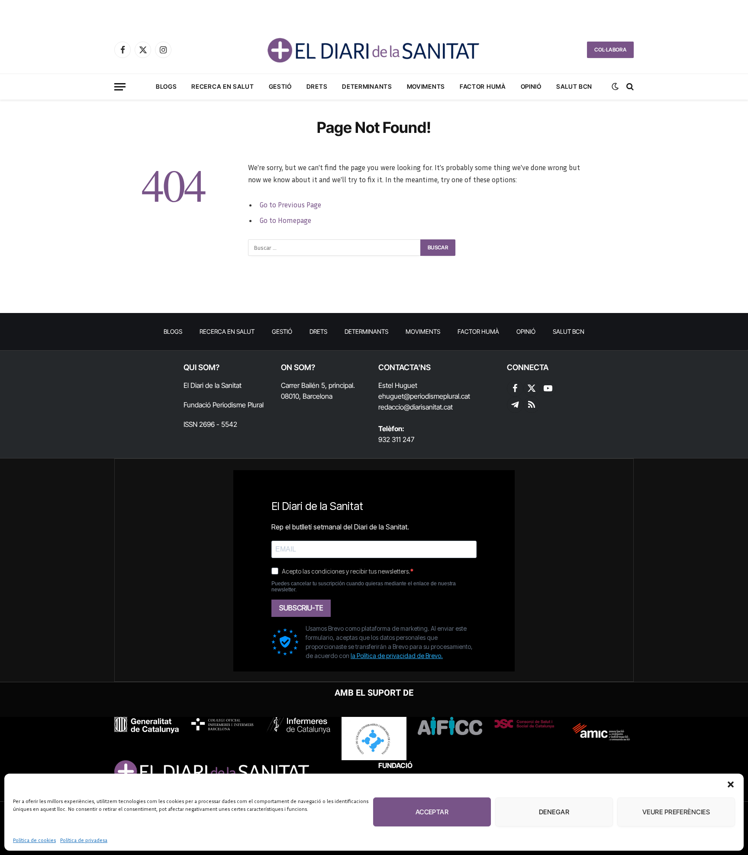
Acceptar (432, 812)
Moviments (426, 86)
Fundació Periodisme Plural (224, 404)
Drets (317, 86)
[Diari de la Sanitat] (374, 50)
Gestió (280, 86)
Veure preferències (676, 812)
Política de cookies (34, 840)
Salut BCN (574, 86)
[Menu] (120, 87)
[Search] (629, 87)
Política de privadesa (83, 840)
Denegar (554, 812)
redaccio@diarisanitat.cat (415, 407)
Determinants (367, 86)
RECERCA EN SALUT (222, 86)
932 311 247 (396, 439)
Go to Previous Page (290, 204)
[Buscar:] (334, 247)
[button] (730, 784)
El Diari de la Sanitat (213, 385)
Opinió (531, 86)
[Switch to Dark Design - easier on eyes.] (615, 86)
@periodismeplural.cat (437, 396)
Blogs (166, 86)
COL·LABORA (610, 49)
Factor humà (483, 86)
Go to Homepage (285, 220)
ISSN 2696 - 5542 (210, 424)
